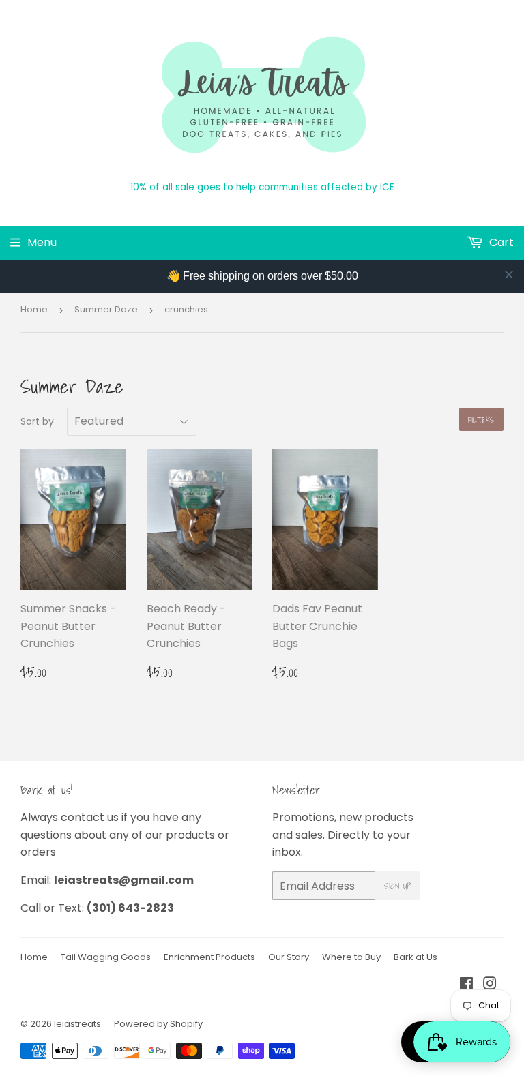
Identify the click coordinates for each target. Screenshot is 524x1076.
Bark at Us (415, 957)
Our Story (288, 957)
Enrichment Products (209, 957)
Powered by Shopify (158, 1023)
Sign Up (397, 886)
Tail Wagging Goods (106, 957)
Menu (42, 242)
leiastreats (77, 1023)
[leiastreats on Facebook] (466, 985)
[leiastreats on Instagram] (490, 985)
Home (34, 309)
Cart (500, 242)
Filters (481, 419)
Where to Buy (351, 957)
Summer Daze (106, 309)
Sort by (37, 421)
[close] (509, 275)
